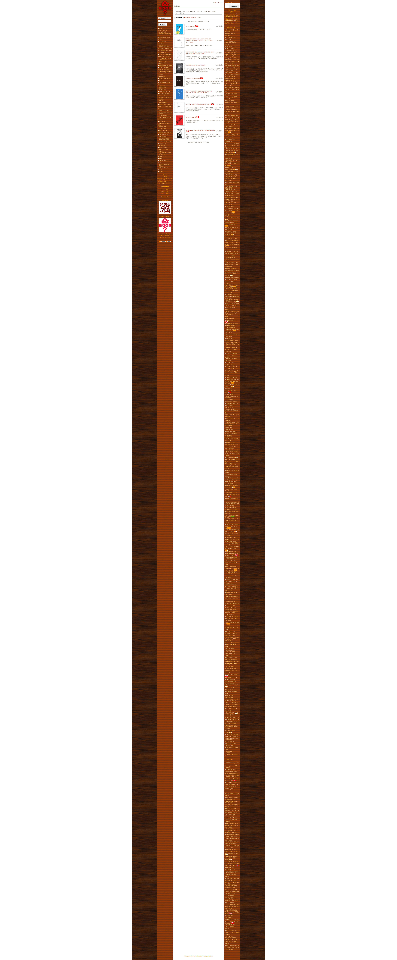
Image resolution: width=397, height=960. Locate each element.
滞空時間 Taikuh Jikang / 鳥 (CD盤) (232, 512)
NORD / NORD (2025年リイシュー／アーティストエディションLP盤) (232, 370)
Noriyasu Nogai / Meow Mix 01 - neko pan (231, 137)
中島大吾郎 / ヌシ (231, 46)
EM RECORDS (163, 136)
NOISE (161, 114)
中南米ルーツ (162, 63)
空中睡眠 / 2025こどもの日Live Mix (231, 265)
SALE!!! (161, 171)
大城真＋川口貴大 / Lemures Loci (231, 573)
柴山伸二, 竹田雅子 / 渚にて (232, 345)
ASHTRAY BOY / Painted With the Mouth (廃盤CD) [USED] (232, 778)
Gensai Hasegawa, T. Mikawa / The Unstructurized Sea (232, 259)
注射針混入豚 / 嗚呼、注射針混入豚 (231, 187)
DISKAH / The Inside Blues (193, 78)
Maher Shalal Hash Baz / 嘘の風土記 (231, 386)
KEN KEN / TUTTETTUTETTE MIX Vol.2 (231, 390)
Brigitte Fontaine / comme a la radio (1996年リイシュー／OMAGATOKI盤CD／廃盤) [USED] (232, 837)
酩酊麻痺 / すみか (231, 551)
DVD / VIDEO (163, 156)
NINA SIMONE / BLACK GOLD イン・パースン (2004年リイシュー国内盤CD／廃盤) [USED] (232, 898)
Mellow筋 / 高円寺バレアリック (164, 38)
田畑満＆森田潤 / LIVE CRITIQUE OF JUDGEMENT (232, 156)
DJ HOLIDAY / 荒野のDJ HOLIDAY (231, 172)
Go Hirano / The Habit (231, 377)
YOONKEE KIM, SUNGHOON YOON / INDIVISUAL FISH (231, 633)
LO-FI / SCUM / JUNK (165, 142)
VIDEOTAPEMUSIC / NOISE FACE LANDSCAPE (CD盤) (231, 229)
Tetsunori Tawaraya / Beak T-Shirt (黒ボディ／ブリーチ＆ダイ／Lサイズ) (232, 61)
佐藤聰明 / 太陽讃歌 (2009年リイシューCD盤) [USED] (232, 912)
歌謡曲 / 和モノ (163, 88)
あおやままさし (163, 102)
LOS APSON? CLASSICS (162, 42)
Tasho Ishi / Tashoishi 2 (232, 450)
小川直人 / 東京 (230, 457)
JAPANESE (162, 86)
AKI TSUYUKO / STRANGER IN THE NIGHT (230, 43)
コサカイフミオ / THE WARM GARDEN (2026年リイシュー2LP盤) (232, 253)
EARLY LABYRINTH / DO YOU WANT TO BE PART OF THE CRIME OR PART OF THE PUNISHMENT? (232, 738)
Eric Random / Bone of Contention (231, 475)
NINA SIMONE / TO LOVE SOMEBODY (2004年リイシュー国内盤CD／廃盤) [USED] (232, 905)
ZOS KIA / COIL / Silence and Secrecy (232, 415)
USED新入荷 (162, 32)
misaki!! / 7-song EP (231, 320)
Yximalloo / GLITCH (231, 677)
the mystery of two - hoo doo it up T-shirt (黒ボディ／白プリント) (231, 199)
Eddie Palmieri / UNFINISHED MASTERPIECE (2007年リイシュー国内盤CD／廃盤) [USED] (232, 919)
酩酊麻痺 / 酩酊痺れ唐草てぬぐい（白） (231, 554)
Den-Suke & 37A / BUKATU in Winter (230, 689)
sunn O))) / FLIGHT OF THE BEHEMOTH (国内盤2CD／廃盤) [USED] (232, 863)
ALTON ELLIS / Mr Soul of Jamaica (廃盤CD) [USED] (232, 926)
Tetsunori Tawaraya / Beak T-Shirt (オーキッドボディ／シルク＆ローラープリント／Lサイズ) (232, 68)
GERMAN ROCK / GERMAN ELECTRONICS (165, 111)
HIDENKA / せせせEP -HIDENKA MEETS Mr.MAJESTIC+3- (232, 613)
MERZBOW (162, 121)
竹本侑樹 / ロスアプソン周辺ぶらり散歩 (231, 713)
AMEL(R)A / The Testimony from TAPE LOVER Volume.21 (230, 681)
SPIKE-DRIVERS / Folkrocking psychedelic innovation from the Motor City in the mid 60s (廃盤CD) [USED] (231, 817)
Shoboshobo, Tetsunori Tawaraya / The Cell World (231, 57)
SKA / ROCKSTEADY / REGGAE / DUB (164, 94)
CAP (160, 162)
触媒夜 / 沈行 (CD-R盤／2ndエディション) (231, 301)
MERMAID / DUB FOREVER (230, 234)
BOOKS (161, 158)
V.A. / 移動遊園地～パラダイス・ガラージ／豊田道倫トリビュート (232, 461)
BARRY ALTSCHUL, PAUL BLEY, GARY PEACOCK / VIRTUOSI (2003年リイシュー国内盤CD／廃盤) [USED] (232, 889)
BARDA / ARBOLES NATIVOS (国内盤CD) (231, 53)
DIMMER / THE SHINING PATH (230, 363)
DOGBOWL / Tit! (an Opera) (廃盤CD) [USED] (231, 783)
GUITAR (161, 99)
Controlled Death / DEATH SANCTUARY (231, 237)
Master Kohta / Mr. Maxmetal (230, 34)
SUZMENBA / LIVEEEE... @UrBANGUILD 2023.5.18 (232, 753)
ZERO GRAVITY (163, 134)
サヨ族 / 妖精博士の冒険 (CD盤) (231, 31)
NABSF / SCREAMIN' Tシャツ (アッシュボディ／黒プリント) (232, 145)
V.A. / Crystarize (230, 648)
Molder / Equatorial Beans (232, 277)
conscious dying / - (230, 650)
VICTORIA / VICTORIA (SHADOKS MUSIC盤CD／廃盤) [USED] (232, 947)
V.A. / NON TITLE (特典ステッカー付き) (232, 531)
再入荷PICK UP (163, 30)
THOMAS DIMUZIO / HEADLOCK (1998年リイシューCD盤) (232, 349)
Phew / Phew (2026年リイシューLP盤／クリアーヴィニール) (232, 83)
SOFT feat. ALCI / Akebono (230, 308)
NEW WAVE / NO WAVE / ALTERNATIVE (165, 51)
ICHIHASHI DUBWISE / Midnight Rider (232, 589)
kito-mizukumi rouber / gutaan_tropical (231, 593)
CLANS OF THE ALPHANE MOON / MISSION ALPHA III (230, 607)
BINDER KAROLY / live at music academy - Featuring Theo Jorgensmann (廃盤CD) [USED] (232, 764)
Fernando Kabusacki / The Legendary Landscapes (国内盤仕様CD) (232, 381)
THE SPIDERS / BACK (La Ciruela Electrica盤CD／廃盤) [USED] (232, 825)
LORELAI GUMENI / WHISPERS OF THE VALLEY (231, 281)
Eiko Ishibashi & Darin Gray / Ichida (231, 576)
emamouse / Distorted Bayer (231, 692)
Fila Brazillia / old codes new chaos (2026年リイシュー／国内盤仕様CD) (231, 222)
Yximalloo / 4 (229, 665)
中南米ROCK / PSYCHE (165, 65)
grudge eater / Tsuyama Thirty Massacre (231, 215)
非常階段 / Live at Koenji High (232, 183)
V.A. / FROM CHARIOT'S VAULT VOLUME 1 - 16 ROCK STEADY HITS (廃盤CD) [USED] (231, 939)
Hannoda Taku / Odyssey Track (232, 748)
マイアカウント (218, 2)
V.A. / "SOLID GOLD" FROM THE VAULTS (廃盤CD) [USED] (232, 932)
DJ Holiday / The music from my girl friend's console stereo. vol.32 (232, 296)
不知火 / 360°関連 (163, 149)
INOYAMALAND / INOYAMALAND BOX (231, 508)
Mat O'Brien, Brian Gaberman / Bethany (195, 65)
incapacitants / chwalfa (231, 401)
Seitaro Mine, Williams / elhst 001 (231, 490)
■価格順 (193, 17)
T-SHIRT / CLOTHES (164, 160)
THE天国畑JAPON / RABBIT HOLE (231, 482)
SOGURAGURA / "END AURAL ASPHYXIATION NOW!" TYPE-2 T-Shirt (232, 117)
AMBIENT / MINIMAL (165, 97)
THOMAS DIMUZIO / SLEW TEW (231, 360)
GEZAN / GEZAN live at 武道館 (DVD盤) (232, 194)
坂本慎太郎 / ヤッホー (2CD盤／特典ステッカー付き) (232, 494)
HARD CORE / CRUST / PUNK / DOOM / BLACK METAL (165, 106)
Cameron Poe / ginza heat (232, 217)
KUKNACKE (162, 127)
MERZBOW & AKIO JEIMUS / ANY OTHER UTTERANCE (231, 433)
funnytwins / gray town (232, 323)
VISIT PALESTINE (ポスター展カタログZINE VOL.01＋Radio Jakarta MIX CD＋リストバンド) (232, 639)
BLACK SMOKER (164, 138)
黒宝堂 (161, 166)
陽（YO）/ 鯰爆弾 (191, 117)
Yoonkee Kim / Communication (229, 696)
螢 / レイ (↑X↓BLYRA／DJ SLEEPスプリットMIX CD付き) (232, 453)
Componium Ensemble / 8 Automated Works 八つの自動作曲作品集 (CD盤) (232, 539)
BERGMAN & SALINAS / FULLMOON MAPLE (232, 580)
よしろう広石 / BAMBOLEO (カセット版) (232, 716)
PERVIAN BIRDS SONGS (230, 731)
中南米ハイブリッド (164, 62)
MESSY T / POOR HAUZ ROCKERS (230, 168)
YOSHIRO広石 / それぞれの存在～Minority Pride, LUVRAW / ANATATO (232, 721)
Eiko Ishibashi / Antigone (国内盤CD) (232, 516)
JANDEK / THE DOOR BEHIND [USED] (231, 787)
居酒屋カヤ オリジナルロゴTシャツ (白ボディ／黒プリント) (232, 178)
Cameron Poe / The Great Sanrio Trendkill (232, 125)
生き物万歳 (162, 76)
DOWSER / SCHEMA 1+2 (231, 248)
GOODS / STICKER (164, 164)
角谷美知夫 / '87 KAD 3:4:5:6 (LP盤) (231, 486)
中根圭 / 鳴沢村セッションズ (231, 122)
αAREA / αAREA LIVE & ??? (232, 623)
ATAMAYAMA (163, 147)
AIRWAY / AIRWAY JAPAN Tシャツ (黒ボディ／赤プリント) (232, 150)
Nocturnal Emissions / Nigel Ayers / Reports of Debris (231, 562)
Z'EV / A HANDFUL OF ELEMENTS (232, 419)
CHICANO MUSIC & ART (164, 83)
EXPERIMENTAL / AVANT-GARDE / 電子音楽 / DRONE (164, 117)
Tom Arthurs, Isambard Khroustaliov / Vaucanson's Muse (231, 598)
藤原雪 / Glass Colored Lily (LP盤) (231, 619)
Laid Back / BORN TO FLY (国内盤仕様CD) (231, 49)
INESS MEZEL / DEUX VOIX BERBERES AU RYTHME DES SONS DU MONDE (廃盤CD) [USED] (232, 772)
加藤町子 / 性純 (230, 318)
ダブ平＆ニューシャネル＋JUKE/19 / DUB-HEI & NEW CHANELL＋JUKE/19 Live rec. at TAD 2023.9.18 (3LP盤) (232, 76)
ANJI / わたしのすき (231, 175)
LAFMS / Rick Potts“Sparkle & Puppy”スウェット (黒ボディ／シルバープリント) (232, 209)
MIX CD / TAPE (163, 45)
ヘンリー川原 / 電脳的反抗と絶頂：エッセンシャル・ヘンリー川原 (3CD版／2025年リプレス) (232, 545)
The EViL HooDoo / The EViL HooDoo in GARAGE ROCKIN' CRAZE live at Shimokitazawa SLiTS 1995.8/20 (232, 272)
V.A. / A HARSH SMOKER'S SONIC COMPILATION (230, 653)
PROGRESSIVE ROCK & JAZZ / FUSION (164, 59)
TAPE (160, 169)
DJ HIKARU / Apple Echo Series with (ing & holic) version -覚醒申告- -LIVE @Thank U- (231, 95)
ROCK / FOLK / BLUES (165, 56)
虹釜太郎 (161, 151)
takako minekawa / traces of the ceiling (231, 534)
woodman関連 (162, 129)
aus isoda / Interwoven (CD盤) (231, 374)
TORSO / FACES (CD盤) (232, 502)
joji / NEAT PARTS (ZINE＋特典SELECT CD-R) (198, 104)
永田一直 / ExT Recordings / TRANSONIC (164, 131)
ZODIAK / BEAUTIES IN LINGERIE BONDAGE (232, 602)
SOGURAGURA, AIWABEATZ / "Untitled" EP (231, 102)
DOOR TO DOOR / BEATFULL (230, 38)
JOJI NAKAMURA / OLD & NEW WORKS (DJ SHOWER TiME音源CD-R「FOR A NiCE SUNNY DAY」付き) (199, 40)
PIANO (161, 101)
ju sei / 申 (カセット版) (232, 134)
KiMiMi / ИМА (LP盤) (232, 262)
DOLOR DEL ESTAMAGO (162, 144)
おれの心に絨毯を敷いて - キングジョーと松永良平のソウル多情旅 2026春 (232, 243)
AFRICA (161, 75)
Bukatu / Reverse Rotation (232, 685)
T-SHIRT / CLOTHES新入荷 (164, 35)
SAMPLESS (162, 155)
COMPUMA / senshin (231, 342)
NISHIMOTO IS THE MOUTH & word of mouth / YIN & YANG (232, 290)
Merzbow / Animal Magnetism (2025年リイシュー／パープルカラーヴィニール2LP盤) (232, 445)
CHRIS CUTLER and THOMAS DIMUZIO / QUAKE (231, 355)
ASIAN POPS (162, 89)
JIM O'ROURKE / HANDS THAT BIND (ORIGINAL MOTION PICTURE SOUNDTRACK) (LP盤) (231, 670)
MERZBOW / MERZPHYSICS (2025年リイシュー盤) (232, 438)
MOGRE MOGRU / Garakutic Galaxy (230, 744)
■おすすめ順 (187, 17)
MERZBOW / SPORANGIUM (229, 428)
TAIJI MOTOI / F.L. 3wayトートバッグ (232, 203)
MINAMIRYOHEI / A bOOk (231, 645)
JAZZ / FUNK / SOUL (164, 78)
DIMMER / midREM (231, 366)
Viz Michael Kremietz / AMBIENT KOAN (231, 558)
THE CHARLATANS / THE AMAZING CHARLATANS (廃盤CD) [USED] (232, 803)
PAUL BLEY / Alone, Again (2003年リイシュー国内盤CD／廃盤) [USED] (232, 830)
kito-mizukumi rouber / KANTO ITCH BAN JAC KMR (231, 627)
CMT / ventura (229, 394)
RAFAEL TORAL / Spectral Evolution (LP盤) (231, 339)
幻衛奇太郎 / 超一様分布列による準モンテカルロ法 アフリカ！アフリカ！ (232, 162)
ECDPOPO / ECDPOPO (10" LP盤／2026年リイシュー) (232, 130)
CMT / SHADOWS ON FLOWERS (231, 397)
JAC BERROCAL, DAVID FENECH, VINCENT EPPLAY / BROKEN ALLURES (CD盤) (231, 409)
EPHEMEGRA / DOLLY (232, 616)
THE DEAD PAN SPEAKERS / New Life (231, 190)
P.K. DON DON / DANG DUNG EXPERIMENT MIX (232, 526)
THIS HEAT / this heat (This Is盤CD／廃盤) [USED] (231, 858)
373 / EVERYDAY (190, 26)
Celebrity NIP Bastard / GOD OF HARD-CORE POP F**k (231, 520)
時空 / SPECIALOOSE (165, 153)
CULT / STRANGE (164, 140)
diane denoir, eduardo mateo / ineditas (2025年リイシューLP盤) (232, 334)
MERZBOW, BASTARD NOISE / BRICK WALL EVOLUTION (232, 424)
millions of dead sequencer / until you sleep (232, 330)
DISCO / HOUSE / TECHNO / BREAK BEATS (165, 48)
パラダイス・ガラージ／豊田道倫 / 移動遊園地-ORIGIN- (232, 466)
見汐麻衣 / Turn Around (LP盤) (231, 315)
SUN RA (161, 80)
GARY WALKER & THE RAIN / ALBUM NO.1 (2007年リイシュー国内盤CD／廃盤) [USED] (232, 881)
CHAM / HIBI (229, 400)
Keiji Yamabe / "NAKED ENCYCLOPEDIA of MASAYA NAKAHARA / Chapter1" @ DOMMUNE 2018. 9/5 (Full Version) (232, 702)
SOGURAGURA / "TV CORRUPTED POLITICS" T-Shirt (232, 111)
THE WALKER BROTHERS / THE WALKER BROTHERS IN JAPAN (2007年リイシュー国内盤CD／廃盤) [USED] (232, 872)
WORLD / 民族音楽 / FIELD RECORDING (164, 68)
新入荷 (161, 28)
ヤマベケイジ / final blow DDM (231, 709)
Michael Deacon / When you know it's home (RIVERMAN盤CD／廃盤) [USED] (232, 792)
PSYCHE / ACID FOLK (165, 54)
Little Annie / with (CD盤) (232, 403)
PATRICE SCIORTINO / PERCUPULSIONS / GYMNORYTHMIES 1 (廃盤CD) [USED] (232, 844)
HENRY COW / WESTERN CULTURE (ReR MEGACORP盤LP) (231, 585)
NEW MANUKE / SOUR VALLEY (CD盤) (232, 505)
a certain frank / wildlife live (231, 499)
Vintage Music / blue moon (165, 71)
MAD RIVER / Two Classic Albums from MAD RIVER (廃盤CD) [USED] (232, 851)
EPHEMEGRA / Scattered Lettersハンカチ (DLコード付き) (232, 89)
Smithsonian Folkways (164, 73)
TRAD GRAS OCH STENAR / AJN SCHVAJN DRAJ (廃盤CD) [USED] (232, 810)
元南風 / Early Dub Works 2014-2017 (232, 471)
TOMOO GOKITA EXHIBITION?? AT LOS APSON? (231, 727)
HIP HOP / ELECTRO (164, 91)
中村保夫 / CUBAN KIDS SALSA (230, 140)
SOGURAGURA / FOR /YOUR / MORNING (231, 107)
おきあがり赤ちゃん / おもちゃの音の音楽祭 (231, 658)
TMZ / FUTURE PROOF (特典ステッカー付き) (232, 312)
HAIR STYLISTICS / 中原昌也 (164, 124)
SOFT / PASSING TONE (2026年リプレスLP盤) (232, 304)
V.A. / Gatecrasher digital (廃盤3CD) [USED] (231, 798)
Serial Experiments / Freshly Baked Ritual (230, 326)
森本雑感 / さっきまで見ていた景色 (231, 286)
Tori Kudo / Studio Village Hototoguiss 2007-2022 (232, 662)
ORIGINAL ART (163, 168)
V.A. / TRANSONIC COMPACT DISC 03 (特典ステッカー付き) (232, 568)
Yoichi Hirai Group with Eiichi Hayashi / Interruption (232, 479)
